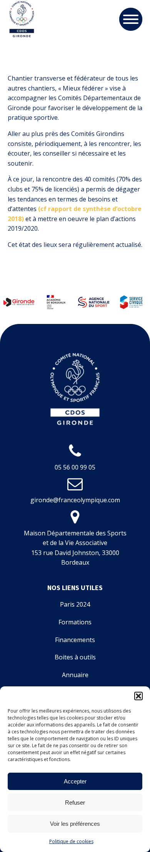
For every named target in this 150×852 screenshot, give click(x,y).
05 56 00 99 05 (75, 467)
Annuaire (75, 675)
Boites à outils (75, 657)
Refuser (75, 802)
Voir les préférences (75, 823)
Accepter (75, 781)
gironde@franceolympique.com (75, 500)
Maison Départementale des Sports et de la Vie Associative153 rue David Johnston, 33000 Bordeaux (75, 548)
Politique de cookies (71, 841)
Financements (75, 640)
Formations (75, 622)
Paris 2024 (75, 604)
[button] (138, 696)
